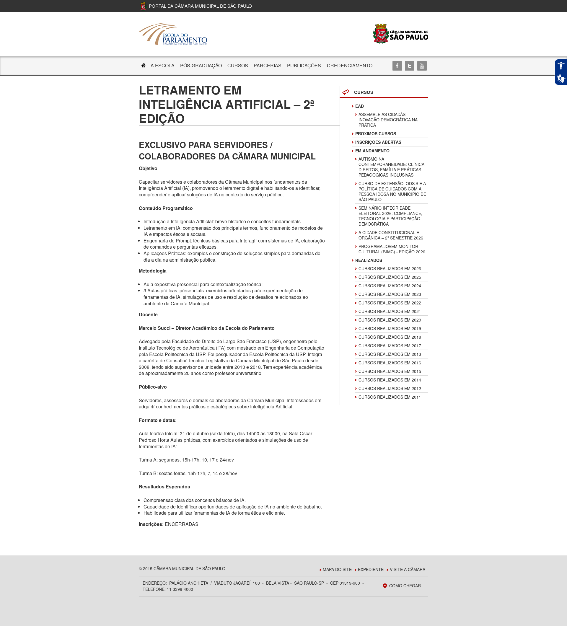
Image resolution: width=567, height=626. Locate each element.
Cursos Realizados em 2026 (390, 268)
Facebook (397, 66)
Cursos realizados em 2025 (390, 277)
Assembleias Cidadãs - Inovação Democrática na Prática (388, 119)
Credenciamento (349, 65)
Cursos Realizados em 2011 (390, 397)
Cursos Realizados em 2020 (390, 320)
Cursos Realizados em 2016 (390, 363)
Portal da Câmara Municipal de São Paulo (200, 6)
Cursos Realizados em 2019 (390, 328)
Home (143, 66)
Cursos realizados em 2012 (390, 388)
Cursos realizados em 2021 (390, 311)
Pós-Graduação (201, 65)
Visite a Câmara (407, 569)
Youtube (422, 66)
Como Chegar (405, 585)
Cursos (237, 65)
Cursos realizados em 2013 (390, 354)
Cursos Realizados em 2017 (390, 345)
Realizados (368, 260)
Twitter (409, 66)
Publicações (304, 65)
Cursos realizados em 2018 (390, 337)
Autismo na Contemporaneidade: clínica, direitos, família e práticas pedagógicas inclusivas (392, 167)
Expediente (371, 569)
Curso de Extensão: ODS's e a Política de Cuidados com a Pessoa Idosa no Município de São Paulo (392, 191)
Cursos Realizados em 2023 (390, 294)
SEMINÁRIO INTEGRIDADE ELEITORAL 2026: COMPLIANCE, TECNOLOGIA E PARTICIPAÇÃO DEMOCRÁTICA (390, 216)
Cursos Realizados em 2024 (390, 285)
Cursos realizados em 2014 (390, 380)
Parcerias (267, 65)
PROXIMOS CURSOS (375, 133)
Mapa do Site (337, 569)
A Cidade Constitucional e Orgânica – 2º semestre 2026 (391, 235)
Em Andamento (372, 151)
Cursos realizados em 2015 (390, 371)
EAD (359, 106)
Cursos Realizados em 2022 (390, 303)
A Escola (163, 65)
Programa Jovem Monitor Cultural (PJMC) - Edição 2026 (392, 249)
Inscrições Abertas (378, 142)
